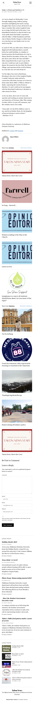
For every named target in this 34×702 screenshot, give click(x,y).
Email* (3, 502)
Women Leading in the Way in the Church (14, 236)
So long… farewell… (9, 205)
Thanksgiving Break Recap (12, 395)
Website (4, 509)
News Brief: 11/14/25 (10, 560)
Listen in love (7, 266)
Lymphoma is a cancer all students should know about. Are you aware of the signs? (16, 298)
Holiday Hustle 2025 (9, 542)
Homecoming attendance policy (14, 425)
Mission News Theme (11, 699)
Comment (4, 475)
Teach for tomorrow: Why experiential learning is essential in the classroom (16, 364)
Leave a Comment (7, 556)
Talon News (17, 2)
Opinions (20, 131)
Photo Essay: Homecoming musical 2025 (17, 578)
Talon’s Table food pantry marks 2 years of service (17, 619)
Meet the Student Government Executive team (13, 599)
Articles (12, 131)
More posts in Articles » (26, 147)
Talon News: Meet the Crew (12, 176)
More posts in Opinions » (26, 306)
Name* (3, 496)
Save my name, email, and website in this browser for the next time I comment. (16, 519)
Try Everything (7, 334)
